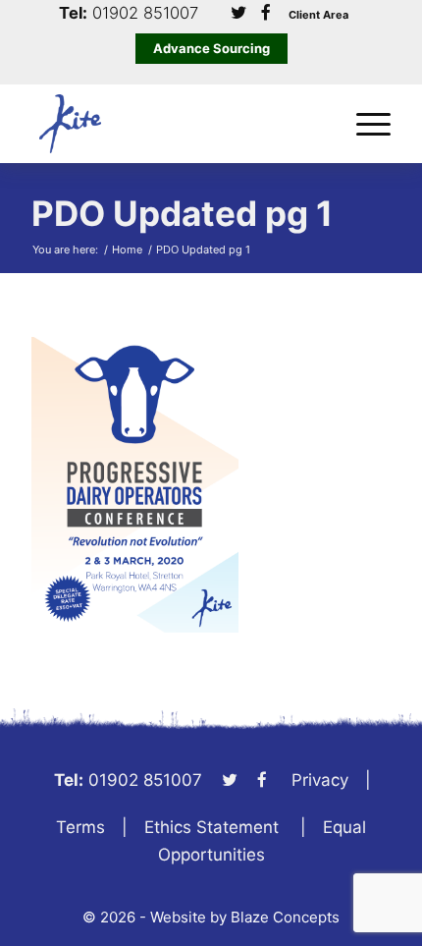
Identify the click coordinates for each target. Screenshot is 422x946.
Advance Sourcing (211, 48)
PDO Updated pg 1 (182, 213)
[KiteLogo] (174, 123)
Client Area (318, 15)
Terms (80, 827)
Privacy (319, 780)
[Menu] (364, 123)
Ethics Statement (211, 827)
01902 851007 (145, 13)
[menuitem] (364, 123)
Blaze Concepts (285, 917)
